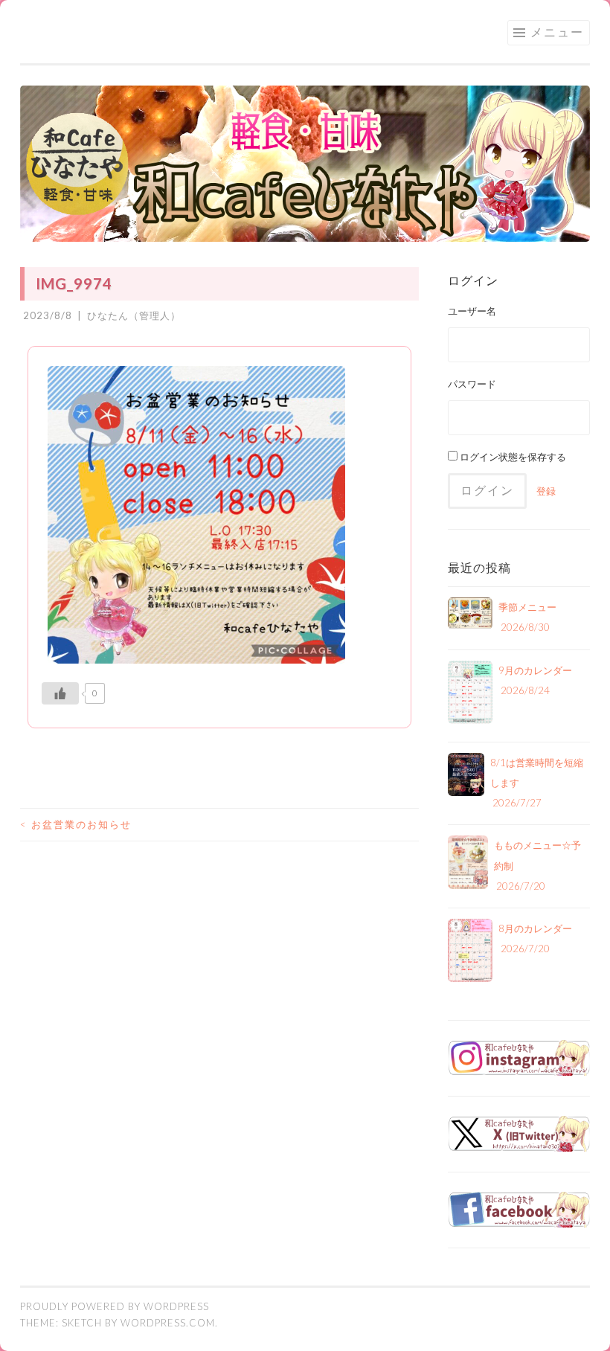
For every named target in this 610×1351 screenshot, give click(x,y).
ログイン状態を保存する (512, 457)
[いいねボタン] (60, 693)
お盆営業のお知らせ (76, 824)
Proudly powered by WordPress (114, 1306)
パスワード (472, 384)
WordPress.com (168, 1323)
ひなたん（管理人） (134, 315)
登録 (546, 491)
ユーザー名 (472, 311)
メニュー (557, 32)
